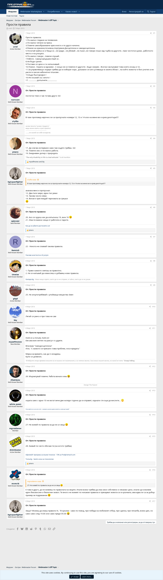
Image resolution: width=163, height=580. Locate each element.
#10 (153, 307)
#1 (154, 33)
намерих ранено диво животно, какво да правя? (55, 409)
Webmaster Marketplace (31, 11)
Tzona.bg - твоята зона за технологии (40, 459)
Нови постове (11, 16)
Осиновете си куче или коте (33, 409)
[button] (44, 11)
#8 (154, 261)
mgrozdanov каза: (34, 481)
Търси (21, 16)
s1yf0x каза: (31, 179)
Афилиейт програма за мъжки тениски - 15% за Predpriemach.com (50, 455)
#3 (154, 108)
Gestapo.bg (30, 279)
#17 (153, 501)
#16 (153, 470)
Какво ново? (71, 11)
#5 (154, 168)
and (36, 162)
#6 (154, 207)
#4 (154, 138)
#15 (153, 436)
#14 (153, 415)
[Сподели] (150, 33)
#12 (153, 366)
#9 (154, 285)
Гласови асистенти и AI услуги (37, 255)
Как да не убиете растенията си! (38, 226)
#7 (154, 237)
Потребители (53, 11)
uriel (10, 28)
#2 (154, 86)
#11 (153, 328)
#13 (153, 390)
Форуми (12, 11)
